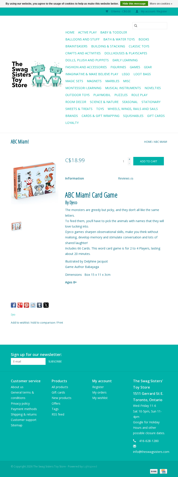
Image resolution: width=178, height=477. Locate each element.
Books (143, 39)
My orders (99, 392)
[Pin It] (26, 305)
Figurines (118, 67)
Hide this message (134, 3)
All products (60, 387)
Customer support (23, 420)
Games (135, 67)
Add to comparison (43, 322)
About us (17, 387)
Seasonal (130, 102)
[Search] (135, 25)
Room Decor (75, 102)
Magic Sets (74, 81)
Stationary (151, 102)
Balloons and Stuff (82, 39)
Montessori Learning (83, 88)
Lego (126, 74)
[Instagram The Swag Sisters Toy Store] (163, 354)
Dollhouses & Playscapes (125, 53)
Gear (148, 67)
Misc (126, 81)
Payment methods (24, 409)
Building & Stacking (108, 46)
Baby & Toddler (113, 32)
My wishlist (100, 398)
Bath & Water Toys (119, 39)
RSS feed (58, 414)
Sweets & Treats (78, 109)
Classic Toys (139, 46)
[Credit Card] (162, 471)
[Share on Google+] (20, 305)
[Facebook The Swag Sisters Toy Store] (155, 354)
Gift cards (156, 116)
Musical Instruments (123, 88)
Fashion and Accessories (86, 67)
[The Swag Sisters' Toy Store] (37, 74)
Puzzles (121, 95)
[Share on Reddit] (33, 305)
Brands (71, 116)
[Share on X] (46, 305)
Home (69, 32)
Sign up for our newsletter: (36, 354)
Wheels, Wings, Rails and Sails (133, 109)
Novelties (153, 88)
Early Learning (125, 60)
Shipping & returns (24, 414)
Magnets (94, 81)
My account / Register (153, 11)
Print (60, 322)
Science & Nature (104, 102)
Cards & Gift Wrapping (100, 116)
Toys (100, 109)
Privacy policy (20, 403)
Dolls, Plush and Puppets (87, 60)
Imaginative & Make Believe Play (91, 74)
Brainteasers (76, 46)
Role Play (139, 95)
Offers (56, 403)
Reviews (125, 178)
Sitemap (16, 425)
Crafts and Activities (83, 53)
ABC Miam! (160, 142)
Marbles (112, 81)
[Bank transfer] (153, 471)
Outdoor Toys (77, 95)
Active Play (87, 32)
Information (74, 178)
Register (98, 387)
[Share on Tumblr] (39, 305)
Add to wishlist (20, 322)
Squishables (133, 116)
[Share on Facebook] (13, 305)
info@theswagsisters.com (151, 452)
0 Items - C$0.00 (120, 11)
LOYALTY (72, 123)
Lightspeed (90, 466)
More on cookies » (161, 3)
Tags (55, 409)
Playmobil (102, 95)
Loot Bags (142, 74)
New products (61, 398)
